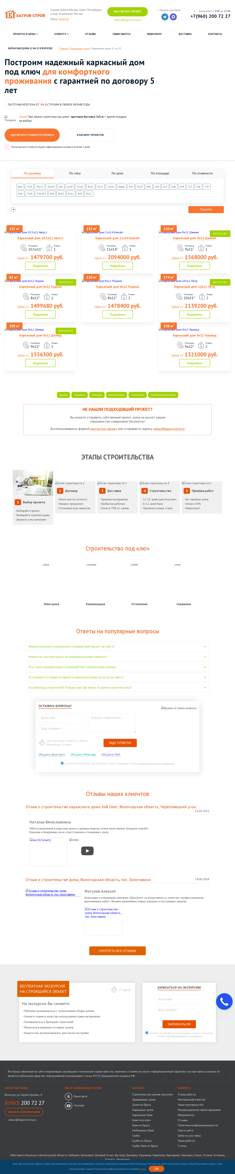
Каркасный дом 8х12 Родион (117, 287)
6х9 (182, 186)
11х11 (110, 186)
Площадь (97, 394)
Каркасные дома (142, 1110)
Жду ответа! (120, 743)
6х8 (173, 186)
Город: (59, 19)
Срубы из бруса (141, 1140)
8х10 (61, 193)
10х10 (51, 186)
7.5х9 (29, 193)
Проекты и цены (24, 34)
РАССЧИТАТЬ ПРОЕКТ (127, 11)
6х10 (70, 186)
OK (156, 1169)
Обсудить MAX (111, 754)
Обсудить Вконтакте (52, 754)
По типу (75, 173)
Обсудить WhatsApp (83, 754)
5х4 (131, 186)
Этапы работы (187, 1094)
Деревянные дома (143, 1099)
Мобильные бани (143, 1130)
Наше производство (191, 1104)
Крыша (63, 394)
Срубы (136, 1135)
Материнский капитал (191, 1099)
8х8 (20, 193)
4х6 (149, 186)
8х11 (71, 193)
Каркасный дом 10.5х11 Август (40, 238)
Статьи (182, 1146)
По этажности (202, 173)
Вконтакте (80, 1096)
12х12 (80, 186)
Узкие (121, 186)
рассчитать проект (103, 429)
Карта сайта (185, 1130)
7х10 (29, 186)
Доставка (185, 34)
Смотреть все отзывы (117, 951)
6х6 (157, 186)
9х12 (89, 193)
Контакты (215, 34)
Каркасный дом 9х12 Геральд (194, 335)
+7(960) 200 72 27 (210, 16)
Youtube (79, 1105)
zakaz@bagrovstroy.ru (169, 429)
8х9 (52, 193)
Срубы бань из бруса (145, 1146)
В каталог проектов (90, 135)
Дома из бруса (141, 1104)
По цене (117, 173)
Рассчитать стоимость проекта (32, 135)
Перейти (206, 209)
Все (20, 186)
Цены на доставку (189, 1135)
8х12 (90, 186)
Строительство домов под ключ (152, 1094)
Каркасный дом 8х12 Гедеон (40, 287)
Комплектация (116, 394)
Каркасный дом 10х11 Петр (194, 287)
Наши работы (122, 34)
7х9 (207, 186)
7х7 (190, 186)
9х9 (80, 193)
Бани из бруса (141, 1125)
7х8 (198, 186)
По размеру (32, 173)
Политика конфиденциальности (198, 1125)
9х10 (140, 186)
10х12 (39, 186)
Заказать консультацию (24, 1112)
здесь (143, 1169)
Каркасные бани (142, 1115)
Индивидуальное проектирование (199, 1110)
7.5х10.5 (41, 193)
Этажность (79, 394)
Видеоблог (154, 34)
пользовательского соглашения (156, 763)
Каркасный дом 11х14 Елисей (117, 238)
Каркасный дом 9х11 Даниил (194, 238)
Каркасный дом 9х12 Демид (40, 335)
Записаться (179, 1024)
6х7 (165, 186)
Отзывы (90, 34)
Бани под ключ (141, 1120)
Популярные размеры (163, 394)
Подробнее (40, 266)
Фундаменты (186, 1115)
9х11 (100, 186)
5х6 (61, 186)
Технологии (137, 394)
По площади (160, 173)
